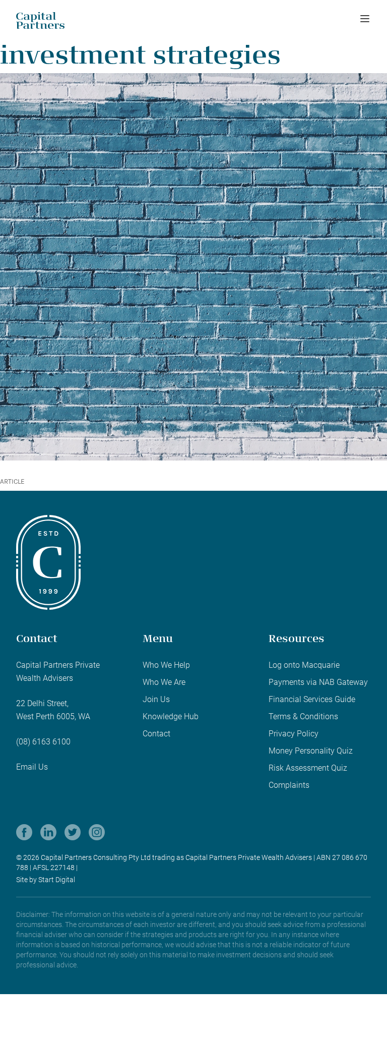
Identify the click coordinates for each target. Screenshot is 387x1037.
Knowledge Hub (171, 716)
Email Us (32, 767)
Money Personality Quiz (311, 751)
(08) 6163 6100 (43, 741)
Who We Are (164, 682)
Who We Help (166, 665)
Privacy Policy (293, 733)
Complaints (289, 785)
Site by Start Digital (45, 880)
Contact (156, 733)
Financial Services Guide (312, 699)
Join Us (156, 699)
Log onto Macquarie (304, 665)
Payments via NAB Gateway (318, 682)
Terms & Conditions (303, 716)
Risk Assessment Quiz (308, 768)
